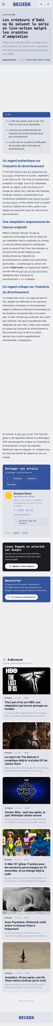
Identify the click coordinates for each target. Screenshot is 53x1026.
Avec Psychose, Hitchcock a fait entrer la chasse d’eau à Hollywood (25, 923)
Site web (29, 510)
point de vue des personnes (33, 271)
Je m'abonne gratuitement (23, 600)
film (23, 434)
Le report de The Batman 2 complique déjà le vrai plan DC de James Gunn (24, 761)
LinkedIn (31, 479)
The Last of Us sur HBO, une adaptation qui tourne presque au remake (24, 707)
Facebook (17, 479)
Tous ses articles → (22, 514)
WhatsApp (11, 485)
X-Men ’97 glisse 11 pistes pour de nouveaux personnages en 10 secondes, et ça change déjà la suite (25, 867)
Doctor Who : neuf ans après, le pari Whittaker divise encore (25, 813)
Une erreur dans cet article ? (27, 522)
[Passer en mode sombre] (48, 4)
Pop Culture (9, 15)
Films (24, 533)
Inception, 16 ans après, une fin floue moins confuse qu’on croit (25, 975)
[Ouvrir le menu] (4, 4)
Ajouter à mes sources (23, 566)
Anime (16, 533)
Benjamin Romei (9, 60)
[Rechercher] (41, 4)
